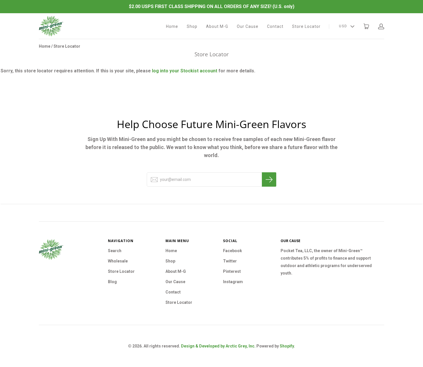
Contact (275, 26)
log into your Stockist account (184, 71)
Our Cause (247, 26)
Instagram (233, 281)
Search (114, 250)
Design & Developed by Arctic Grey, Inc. (218, 346)
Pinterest (232, 271)
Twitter (230, 261)
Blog (112, 281)
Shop (192, 26)
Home (172, 26)
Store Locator (306, 26)
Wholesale (118, 261)
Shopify (287, 346)
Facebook (232, 250)
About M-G (217, 26)
